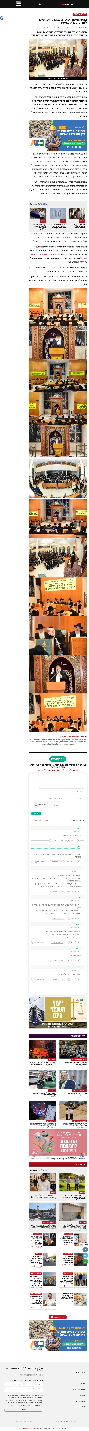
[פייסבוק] (85, 1249)
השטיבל (82, 1395)
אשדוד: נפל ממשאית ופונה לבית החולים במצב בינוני (67, 1259)
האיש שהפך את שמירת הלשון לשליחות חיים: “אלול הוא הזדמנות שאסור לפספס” (36, 1301)
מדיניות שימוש (23, 1428)
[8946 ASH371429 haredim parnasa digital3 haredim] (58, 1160)
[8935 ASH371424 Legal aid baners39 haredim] (58, 1028)
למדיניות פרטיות (34, 1428)
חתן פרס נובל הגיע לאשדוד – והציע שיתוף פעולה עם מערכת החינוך (66, 1280)
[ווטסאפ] (85, 1261)
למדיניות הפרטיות (15, 1405)
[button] (1, 18)
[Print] (58, 150)
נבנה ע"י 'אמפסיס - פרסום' (24, 1421)
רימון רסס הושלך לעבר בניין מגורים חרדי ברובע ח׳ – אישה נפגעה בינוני (43, 1063)
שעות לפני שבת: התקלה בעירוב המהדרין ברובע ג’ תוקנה (75, 1125)
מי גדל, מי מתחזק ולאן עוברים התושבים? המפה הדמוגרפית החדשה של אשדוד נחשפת (36, 1281)
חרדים (83, 1383)
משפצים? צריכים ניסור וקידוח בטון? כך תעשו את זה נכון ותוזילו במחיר (43, 1226)
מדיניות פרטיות (79, 1406)
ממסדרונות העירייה (79, 1389)
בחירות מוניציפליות (78, 737)
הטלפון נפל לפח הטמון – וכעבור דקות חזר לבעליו (44, 1094)
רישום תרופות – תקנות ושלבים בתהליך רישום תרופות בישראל (67, 1296)
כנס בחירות (67, 737)
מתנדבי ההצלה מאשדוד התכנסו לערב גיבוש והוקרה (75, 1063)
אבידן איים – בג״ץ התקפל (77, 1093)
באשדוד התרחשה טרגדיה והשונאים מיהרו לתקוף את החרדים (43, 1125)
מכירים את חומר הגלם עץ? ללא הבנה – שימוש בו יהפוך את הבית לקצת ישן (75, 1227)
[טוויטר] (85, 1255)
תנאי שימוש (80, 1401)
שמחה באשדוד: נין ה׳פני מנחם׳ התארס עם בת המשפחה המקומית (36, 1240)
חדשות (82, 1377)
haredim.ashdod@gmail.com (31, 1375)
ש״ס (61, 737)
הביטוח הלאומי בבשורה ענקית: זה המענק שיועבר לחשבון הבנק (66, 1239)
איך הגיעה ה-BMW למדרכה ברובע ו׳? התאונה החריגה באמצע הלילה (35, 1260)
